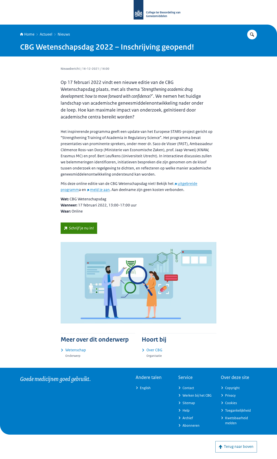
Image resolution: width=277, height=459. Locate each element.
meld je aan (100, 189)
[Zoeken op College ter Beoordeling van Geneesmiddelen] (252, 34)
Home (29, 34)
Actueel (46, 34)
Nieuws (64, 34)
